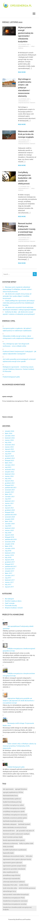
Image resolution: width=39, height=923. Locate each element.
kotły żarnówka (8, 846)
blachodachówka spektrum (12, 799)
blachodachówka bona (10, 795)
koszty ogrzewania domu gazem (14, 840)
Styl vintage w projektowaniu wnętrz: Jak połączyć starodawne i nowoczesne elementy (24, 87)
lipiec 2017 (8, 573)
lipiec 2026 (8, 433)
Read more (22, 72)
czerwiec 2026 (10, 435)
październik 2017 (10, 566)
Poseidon (27, 919)
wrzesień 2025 (10, 444)
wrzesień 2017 (10, 569)
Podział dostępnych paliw (11, 377)
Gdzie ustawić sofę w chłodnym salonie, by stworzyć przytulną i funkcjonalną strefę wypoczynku (19, 746)
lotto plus (29, 856)
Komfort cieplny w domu (13, 601)
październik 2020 (10, 514)
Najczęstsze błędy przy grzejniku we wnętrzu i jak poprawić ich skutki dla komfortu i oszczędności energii (18, 700)
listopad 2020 (9, 512)
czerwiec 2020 (10, 523)
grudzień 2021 (10, 483)
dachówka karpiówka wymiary (13, 821)
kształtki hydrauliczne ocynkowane (14, 850)
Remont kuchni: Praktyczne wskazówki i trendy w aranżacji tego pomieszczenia (26, 229)
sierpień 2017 (9, 571)
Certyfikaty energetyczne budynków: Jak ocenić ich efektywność (24, 178)
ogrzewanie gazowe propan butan (14, 866)
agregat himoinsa (21, 789)
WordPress (19, 919)
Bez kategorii (9, 599)
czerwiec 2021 (10, 496)
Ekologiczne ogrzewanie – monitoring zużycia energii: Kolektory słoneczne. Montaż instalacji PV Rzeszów (18, 369)
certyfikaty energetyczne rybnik (13, 811)
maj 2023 (8, 467)
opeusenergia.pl (23, 46)
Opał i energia (9, 603)
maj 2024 (8, 453)
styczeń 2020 (9, 535)
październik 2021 (10, 487)
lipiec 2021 (8, 494)
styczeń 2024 (9, 456)
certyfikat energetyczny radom (13, 805)
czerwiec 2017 (10, 575)
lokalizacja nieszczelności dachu (13, 856)
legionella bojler (8, 853)
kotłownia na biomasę (10, 843)
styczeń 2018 (9, 560)
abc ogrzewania (8, 789)
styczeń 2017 (9, 587)
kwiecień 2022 (10, 474)
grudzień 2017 (10, 562)
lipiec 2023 (8, 463)
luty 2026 (8, 442)
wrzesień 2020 (10, 517)
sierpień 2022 (9, 472)
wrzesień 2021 (10, 490)
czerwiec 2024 (10, 451)
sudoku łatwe (23, 885)
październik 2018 (10, 539)
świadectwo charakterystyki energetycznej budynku (17, 908)
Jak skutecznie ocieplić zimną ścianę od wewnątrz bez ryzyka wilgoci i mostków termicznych (17, 296)
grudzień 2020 (10, 510)
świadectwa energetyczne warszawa (15, 901)
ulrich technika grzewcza (27, 888)
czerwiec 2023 (10, 465)
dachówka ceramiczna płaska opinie (15, 818)
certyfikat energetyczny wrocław (14, 808)
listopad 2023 (9, 460)
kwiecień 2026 (10, 438)
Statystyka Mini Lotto (10, 885)
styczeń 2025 (9, 449)
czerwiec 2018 (10, 548)
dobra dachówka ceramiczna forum (14, 827)
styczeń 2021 (9, 508)
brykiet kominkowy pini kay (12, 802)
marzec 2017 (9, 582)
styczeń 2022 (9, 481)
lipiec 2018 (8, 546)
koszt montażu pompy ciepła (12, 837)
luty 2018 (8, 557)
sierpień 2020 (9, 519)
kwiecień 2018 (10, 553)
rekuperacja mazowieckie (11, 878)
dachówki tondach (24, 824)
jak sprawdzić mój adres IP (25, 830)
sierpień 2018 (9, 544)
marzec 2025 (9, 447)
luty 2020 (8, 532)
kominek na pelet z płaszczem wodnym (16, 834)
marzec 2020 (9, 530)
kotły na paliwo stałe (26, 843)
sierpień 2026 (9, 431)
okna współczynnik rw (10, 872)
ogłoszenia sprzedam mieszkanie (14, 869)
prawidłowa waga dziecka (11, 875)
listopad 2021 (9, 485)
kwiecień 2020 (10, 528)
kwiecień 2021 (10, 501)
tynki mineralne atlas (10, 888)
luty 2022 (8, 478)
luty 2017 (8, 584)
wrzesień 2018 (10, 541)
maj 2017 (8, 578)
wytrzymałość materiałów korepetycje (16, 894)
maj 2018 (8, 550)
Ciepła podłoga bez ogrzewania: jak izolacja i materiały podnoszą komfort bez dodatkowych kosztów (19, 303)
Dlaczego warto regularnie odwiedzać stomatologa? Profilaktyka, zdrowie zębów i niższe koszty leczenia (17, 289)
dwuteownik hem (9, 830)
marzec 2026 (9, 440)
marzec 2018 (9, 555)
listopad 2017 (9, 564)
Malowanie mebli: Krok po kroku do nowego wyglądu (26, 134)
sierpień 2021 (9, 492)
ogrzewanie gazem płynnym (12, 862)
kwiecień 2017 (10, 580)
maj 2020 (8, 526)
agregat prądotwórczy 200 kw (13, 792)
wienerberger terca (9, 891)
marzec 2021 (9, 503)
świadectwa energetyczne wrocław (14, 904)
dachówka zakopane (9, 824)
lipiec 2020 (8, 521)
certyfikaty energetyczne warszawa (15, 814)
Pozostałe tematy (11, 605)
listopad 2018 (9, 537)
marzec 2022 (9, 476)
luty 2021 (8, 505)
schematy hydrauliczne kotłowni (14, 881)
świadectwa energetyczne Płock (14, 897)
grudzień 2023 (10, 458)
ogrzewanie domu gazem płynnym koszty (17, 859)
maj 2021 (8, 499)
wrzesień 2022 (10, 469)
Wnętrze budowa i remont (26, 102)
